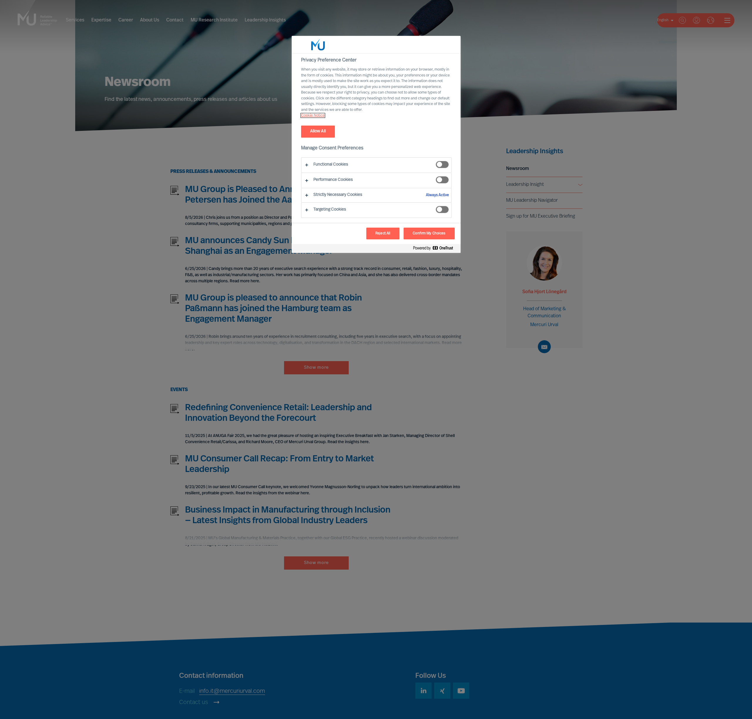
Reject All (382, 233)
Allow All (318, 131)
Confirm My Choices (429, 233)
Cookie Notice (313, 115)
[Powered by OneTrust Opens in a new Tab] (435, 249)
